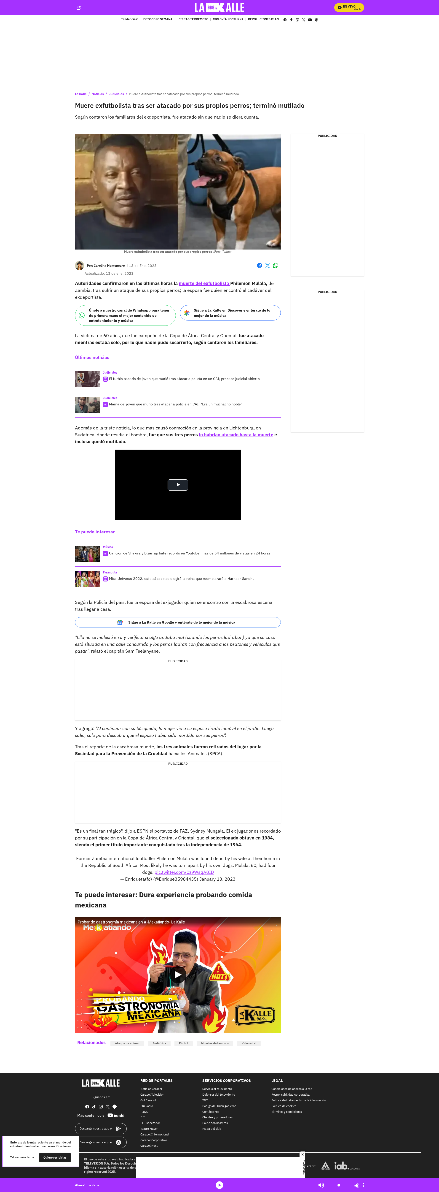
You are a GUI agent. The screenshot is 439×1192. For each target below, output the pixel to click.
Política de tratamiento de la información (298, 1100)
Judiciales (116, 93)
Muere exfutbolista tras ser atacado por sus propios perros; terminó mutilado (184, 93)
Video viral (249, 1043)
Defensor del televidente (218, 1094)
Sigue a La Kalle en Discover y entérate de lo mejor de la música (232, 313)
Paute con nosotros (215, 1123)
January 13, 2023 (217, 879)
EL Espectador (150, 1123)
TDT (205, 1100)
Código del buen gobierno (219, 1106)
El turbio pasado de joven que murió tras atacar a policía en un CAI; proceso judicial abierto (184, 378)
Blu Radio (146, 1106)
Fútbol (183, 1043)
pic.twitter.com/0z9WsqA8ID (184, 872)
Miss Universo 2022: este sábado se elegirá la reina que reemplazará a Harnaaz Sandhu (181, 578)
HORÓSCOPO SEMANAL (158, 19)
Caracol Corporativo (153, 1140)
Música (108, 547)
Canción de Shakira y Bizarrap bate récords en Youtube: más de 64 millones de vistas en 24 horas (189, 553)
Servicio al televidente (217, 1089)
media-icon (219, 1185)
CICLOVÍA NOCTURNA (228, 19)
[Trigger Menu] (79, 7)
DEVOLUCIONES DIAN (263, 19)
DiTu (143, 1117)
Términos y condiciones (286, 1111)
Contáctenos (210, 1111)
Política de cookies (283, 1106)
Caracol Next (149, 1145)
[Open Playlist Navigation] (363, 1185)
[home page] (219, 7)
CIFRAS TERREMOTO (193, 19)
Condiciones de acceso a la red (291, 1089)
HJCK (144, 1111)
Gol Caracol (148, 1100)
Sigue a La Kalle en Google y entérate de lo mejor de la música (181, 622)
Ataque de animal (127, 1043)
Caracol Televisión (152, 1094)
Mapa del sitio (211, 1128)
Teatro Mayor (149, 1128)
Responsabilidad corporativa (290, 1094)
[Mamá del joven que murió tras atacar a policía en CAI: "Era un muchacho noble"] (87, 405)
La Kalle (81, 93)
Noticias (98, 93)
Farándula (110, 572)
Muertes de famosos (215, 1043)
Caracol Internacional (154, 1134)
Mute (321, 1185)
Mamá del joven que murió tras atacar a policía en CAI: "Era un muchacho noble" (175, 404)
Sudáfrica (159, 1043)
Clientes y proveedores (217, 1117)
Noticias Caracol (151, 1089)
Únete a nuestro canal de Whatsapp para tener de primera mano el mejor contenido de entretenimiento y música (129, 315)
